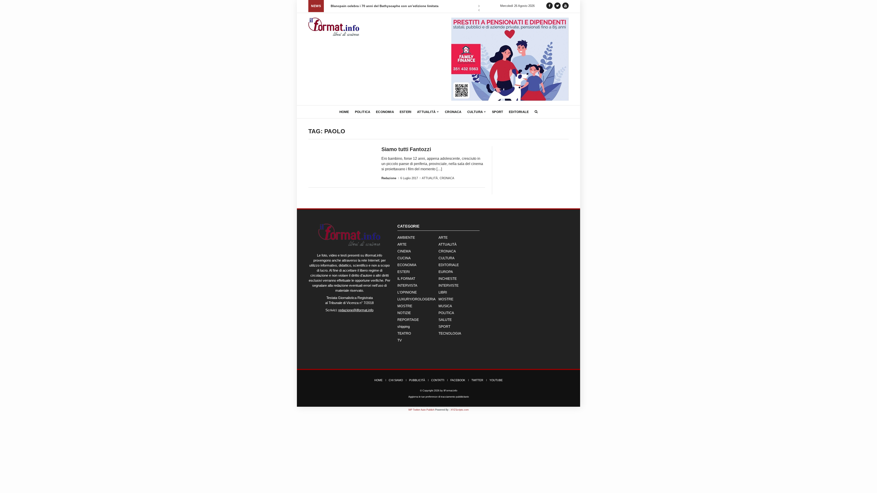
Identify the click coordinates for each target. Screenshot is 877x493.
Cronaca (453, 112)
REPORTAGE (408, 320)
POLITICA (446, 313)
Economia (385, 112)
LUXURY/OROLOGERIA (416, 299)
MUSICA (445, 306)
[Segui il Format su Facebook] (549, 5)
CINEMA (404, 251)
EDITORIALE (448, 265)
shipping (403, 326)
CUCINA (404, 258)
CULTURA (446, 258)
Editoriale (519, 112)
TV (399, 340)
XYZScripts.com (460, 409)
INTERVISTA (407, 285)
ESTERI (403, 272)
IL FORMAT (406, 279)
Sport (497, 112)
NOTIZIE (404, 313)
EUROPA (445, 272)
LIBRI (442, 292)
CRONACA (447, 178)
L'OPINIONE (407, 292)
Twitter (477, 380)
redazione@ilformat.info (355, 310)
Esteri (405, 112)
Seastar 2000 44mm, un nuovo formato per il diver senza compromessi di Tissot (393, 6)
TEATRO (404, 333)
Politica (362, 112)
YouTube (496, 380)
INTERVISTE (448, 285)
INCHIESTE (447, 279)
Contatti (437, 380)
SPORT (444, 326)
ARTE (443, 237)
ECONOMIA (406, 265)
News (316, 6)
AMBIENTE (406, 237)
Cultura (475, 112)
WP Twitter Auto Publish (421, 409)
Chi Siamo (396, 380)
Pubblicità (417, 380)
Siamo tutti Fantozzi (406, 149)
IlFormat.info (450, 390)
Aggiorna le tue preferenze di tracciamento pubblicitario (438, 396)
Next (479, 6)
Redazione (388, 178)
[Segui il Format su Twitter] (557, 5)
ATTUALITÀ (430, 178)
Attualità (426, 112)
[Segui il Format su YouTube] (565, 5)
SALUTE (445, 320)
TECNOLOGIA (449, 333)
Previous (479, 11)
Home (344, 112)
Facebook (457, 380)
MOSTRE (445, 299)
